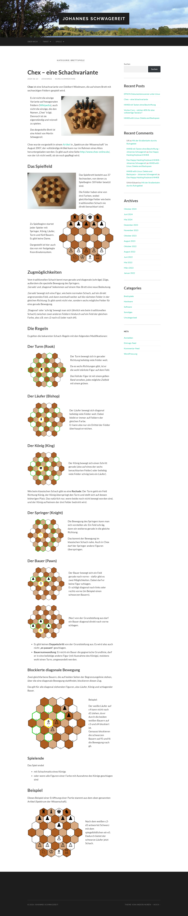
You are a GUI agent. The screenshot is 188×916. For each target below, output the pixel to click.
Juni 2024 (128, 214)
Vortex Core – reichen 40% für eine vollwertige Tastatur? (139, 111)
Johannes (46, 79)
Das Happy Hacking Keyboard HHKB (142, 177)
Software (128, 307)
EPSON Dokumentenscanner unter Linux (142, 94)
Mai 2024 (128, 219)
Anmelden (128, 338)
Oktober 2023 (130, 235)
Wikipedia (45, 105)
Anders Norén (143, 905)
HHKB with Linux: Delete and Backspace (141, 118)
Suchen (127, 64)
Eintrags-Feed (130, 343)
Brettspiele (129, 296)
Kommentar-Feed (132, 348)
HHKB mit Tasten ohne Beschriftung (140, 104)
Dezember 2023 (131, 225)
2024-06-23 (32, 79)
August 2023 (129, 241)
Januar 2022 (129, 273)
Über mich (32, 42)
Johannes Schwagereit (94, 18)
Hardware (128, 301)
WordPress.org (130, 354)
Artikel (66, 144)
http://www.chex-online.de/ (94, 151)
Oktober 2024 (130, 209)
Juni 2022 (128, 257)
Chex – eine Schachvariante (62, 72)
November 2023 (131, 230)
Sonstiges (128, 312)
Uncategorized (130, 317)
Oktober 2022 (130, 246)
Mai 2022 (128, 262)
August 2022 (129, 251)
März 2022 (129, 268)
